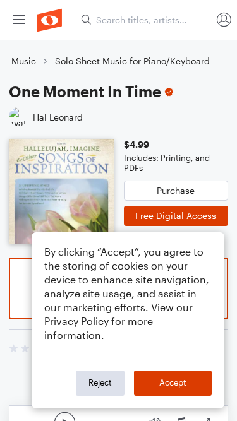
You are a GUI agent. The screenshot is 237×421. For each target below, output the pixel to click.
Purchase (176, 190)
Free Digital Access (175, 215)
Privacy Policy (76, 321)
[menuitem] (19, 20)
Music (23, 61)
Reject (100, 382)
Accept (172, 382)
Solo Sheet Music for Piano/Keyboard (132, 61)
